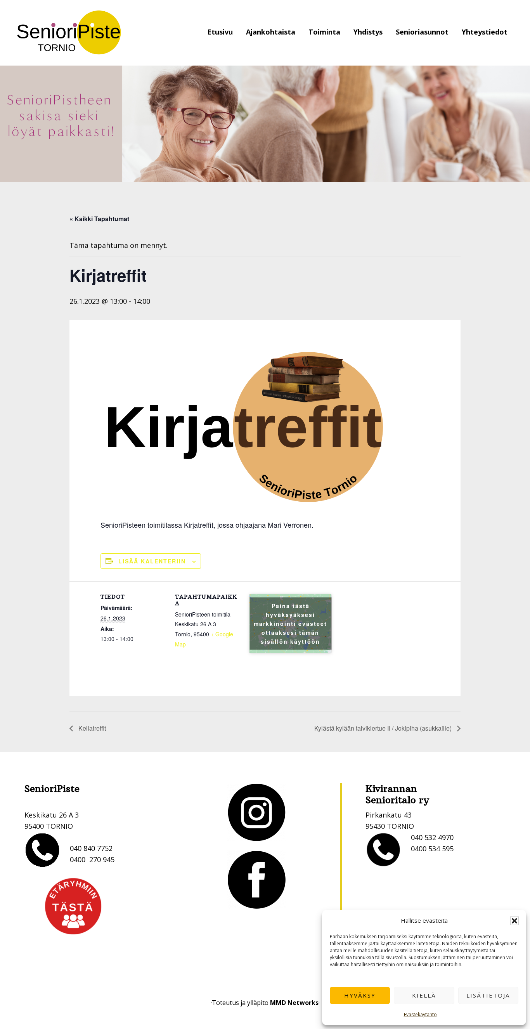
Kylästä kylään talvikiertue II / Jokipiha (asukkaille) (383, 728)
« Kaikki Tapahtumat (99, 218)
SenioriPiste (69, 32)
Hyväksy (360, 995)
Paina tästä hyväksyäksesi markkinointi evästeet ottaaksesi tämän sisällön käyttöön (290, 623)
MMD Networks (294, 1002)
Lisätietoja (488, 995)
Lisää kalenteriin (152, 561)
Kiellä (424, 995)
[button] (514, 921)
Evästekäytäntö (420, 1014)
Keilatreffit (91, 728)
